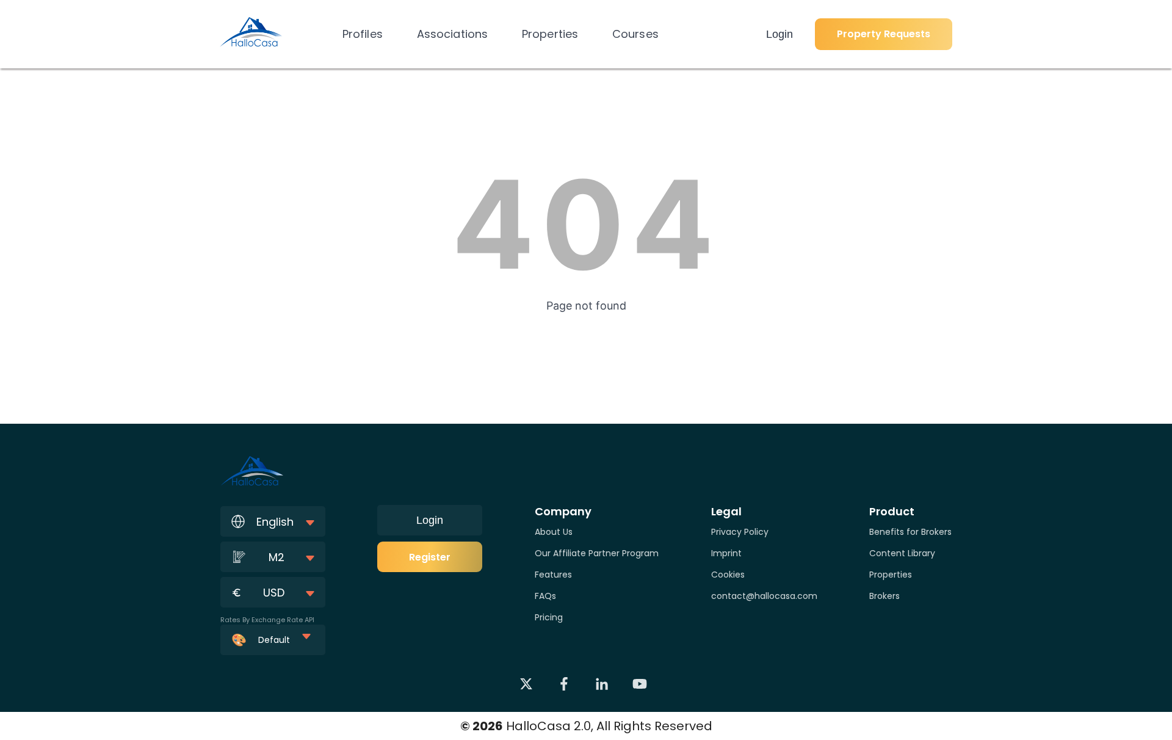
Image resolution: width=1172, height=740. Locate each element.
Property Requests (883, 34)
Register (429, 557)
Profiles (362, 34)
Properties (550, 34)
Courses (635, 34)
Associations (452, 34)
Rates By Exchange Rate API (267, 620)
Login (779, 34)
